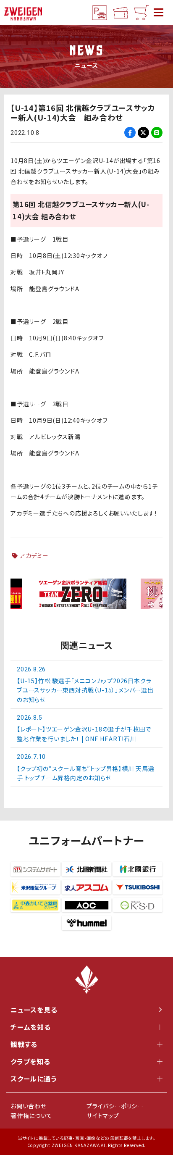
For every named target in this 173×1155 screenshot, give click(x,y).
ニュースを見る (34, 1009)
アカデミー (34, 555)
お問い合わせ (28, 1106)
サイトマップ (102, 1115)
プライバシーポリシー (115, 1106)
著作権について (31, 1115)
